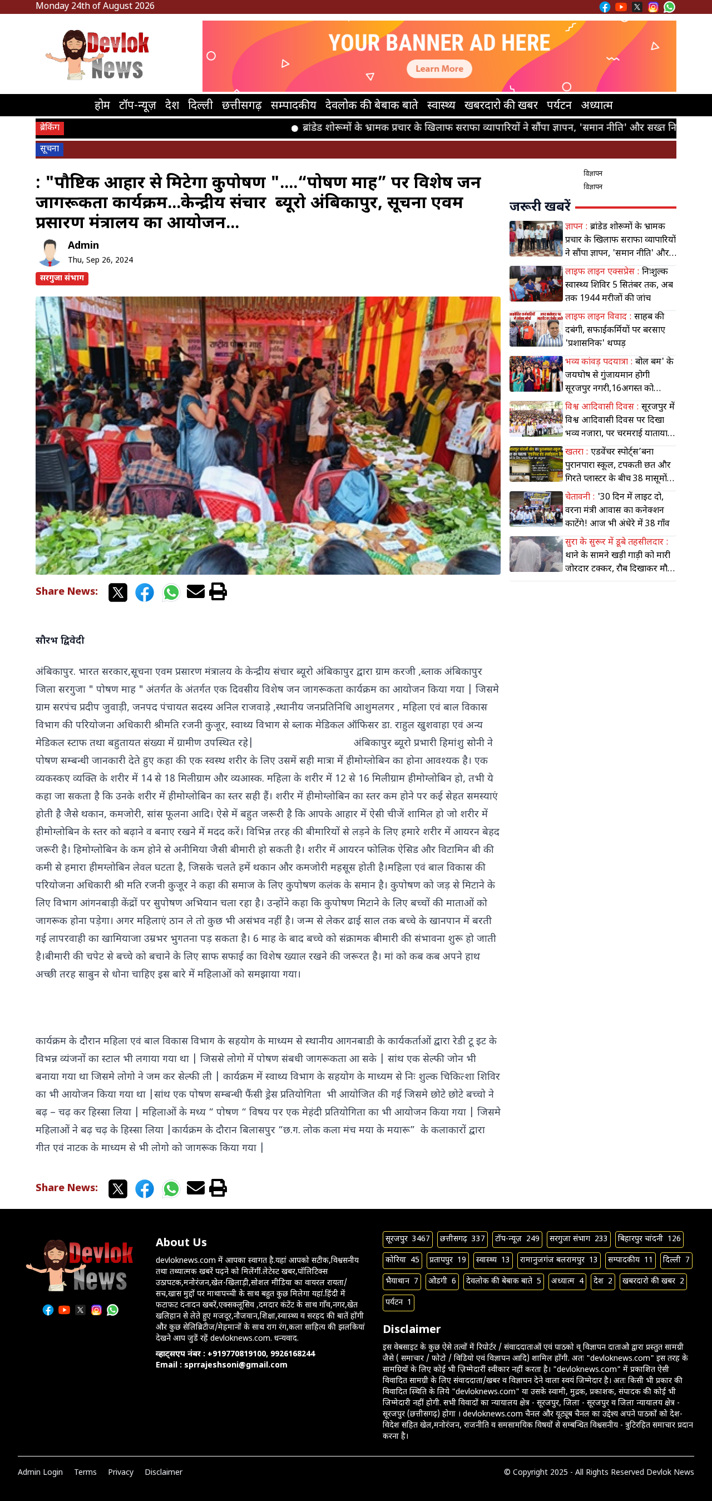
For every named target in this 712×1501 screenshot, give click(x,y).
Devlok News (670, 1473)
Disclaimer (163, 1473)
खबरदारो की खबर (501, 106)
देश (172, 106)
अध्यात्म (597, 106)
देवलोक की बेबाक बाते (371, 106)
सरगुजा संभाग (62, 278)
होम (102, 106)
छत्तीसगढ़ (242, 106)
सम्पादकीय (294, 106)
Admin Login (40, 1473)
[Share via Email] (196, 592)
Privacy (121, 1473)
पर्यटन (559, 106)
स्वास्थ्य (441, 106)
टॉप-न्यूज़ (137, 106)
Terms (85, 1473)
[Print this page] (218, 592)
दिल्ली (200, 106)
